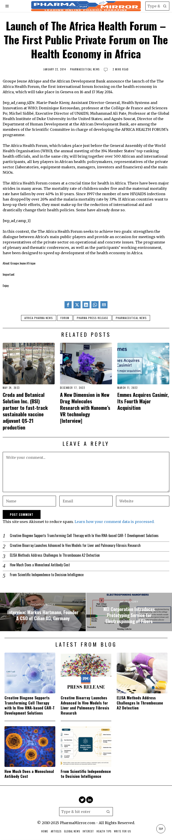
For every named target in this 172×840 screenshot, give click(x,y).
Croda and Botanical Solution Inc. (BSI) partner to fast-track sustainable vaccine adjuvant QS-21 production (25, 410)
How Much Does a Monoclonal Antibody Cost (40, 565)
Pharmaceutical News (85, 69)
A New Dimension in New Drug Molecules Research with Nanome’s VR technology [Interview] (85, 407)
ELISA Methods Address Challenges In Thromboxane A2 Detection (55, 555)
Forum (64, 318)
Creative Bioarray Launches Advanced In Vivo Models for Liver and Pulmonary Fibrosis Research (75, 545)
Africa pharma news (38, 318)
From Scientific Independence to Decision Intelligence (47, 574)
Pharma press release (92, 318)
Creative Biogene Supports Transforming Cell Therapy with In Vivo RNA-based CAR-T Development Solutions (84, 535)
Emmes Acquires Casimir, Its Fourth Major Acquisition (143, 401)
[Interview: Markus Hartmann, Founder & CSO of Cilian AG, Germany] (43, 612)
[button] (164, 6)
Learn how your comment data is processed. (115, 521)
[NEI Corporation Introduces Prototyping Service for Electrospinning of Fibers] (129, 612)
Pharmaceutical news (131, 318)
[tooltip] (68, 304)
